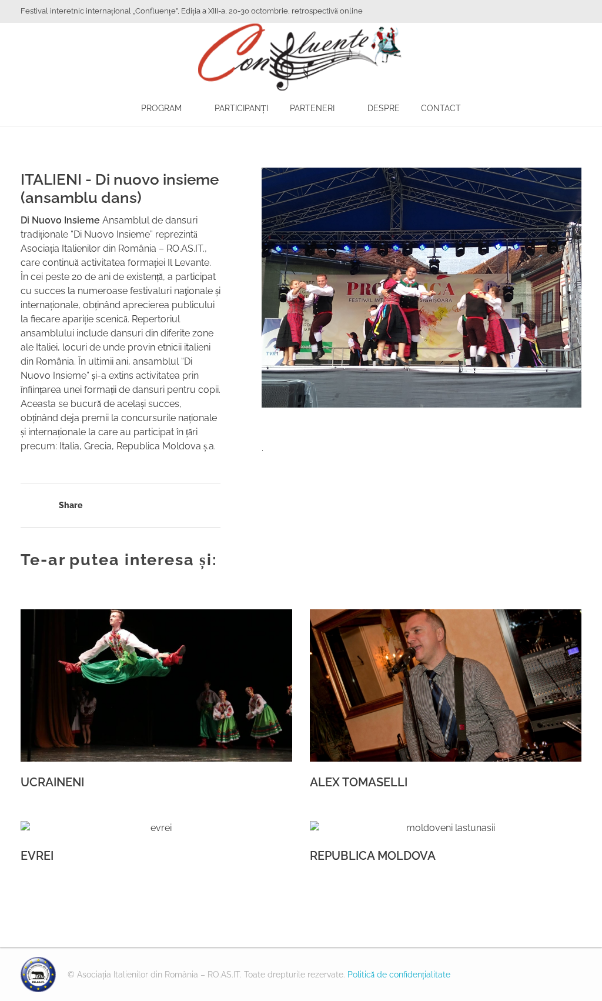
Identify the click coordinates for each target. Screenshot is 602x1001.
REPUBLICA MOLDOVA (373, 856)
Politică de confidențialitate (398, 974)
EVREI (37, 856)
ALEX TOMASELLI (358, 782)
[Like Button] (26, 506)
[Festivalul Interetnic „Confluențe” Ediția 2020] (38, 974)
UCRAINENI (52, 782)
